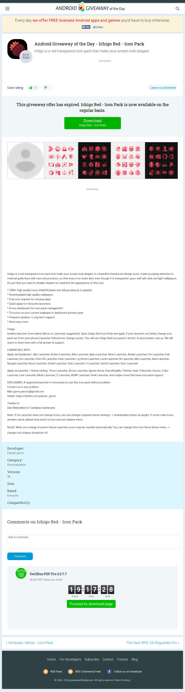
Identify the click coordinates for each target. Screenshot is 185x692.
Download (92, 122)
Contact (108, 659)
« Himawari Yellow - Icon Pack (29, 643)
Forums (122, 659)
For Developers (70, 659)
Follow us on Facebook (128, 671)
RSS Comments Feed (88, 671)
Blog (135, 659)
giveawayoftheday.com (81, 680)
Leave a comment (163, 88)
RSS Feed (56, 671)
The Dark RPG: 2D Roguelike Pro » (152, 643)
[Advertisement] (107, 71)
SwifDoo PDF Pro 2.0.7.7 (48, 574)
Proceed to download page (91, 604)
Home (51, 659)
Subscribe (92, 659)
